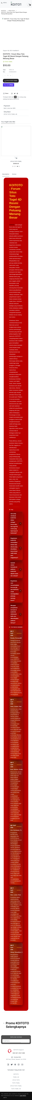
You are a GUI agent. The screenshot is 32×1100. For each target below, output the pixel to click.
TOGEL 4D (16, 1077)
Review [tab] (14, 174)
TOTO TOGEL (16, 1083)
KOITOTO (3, 10)
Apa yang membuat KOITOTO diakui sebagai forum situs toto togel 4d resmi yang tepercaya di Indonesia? (14, 523)
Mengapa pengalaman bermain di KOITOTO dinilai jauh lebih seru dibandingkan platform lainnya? (14, 614)
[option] (16, 147)
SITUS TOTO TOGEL (16, 1086)
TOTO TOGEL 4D (16, 161)
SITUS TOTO (11, 10)
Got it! (5, 1097)
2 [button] (14, 166)
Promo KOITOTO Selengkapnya (17, 1025)
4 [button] (17, 166)
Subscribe (25, 1041)
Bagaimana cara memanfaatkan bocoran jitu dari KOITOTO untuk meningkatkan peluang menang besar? (15, 590)
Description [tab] (5, 174)
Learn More (23, 1095)
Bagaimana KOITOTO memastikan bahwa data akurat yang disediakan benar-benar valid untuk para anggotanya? (14, 548)
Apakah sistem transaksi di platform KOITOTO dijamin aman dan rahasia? (14, 569)
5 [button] (19, 166)
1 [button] (12, 166)
